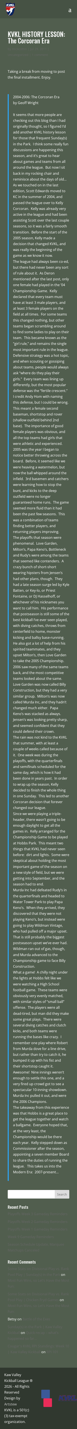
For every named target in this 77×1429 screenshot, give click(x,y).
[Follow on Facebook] (45, 1394)
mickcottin (19, 49)
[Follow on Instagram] (47, 1402)
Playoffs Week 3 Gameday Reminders (38, 1214)
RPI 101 (52, 1352)
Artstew (10, 1404)
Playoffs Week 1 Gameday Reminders (38, 1229)
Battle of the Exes (36, 1319)
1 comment (40, 55)
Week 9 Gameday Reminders (31, 1236)
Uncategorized (18, 55)
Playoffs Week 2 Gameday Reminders (38, 1221)
